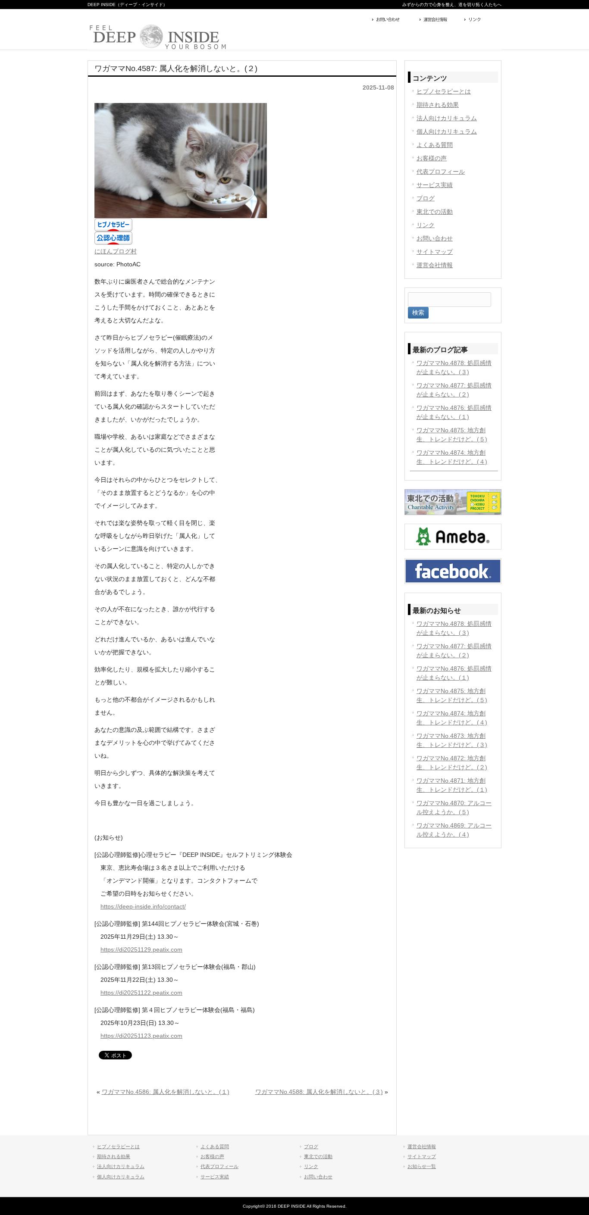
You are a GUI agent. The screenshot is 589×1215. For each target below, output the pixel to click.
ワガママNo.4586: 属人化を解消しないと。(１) (165, 1091)
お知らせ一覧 (421, 1166)
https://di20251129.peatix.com (141, 949)
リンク (481, 20)
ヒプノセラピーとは (444, 91)
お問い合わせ (393, 20)
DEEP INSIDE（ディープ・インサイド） (127, 4)
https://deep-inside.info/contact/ (143, 906)
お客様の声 (432, 158)
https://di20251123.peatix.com (141, 1035)
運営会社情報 (439, 20)
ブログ (426, 198)
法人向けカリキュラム (447, 118)
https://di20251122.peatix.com (141, 992)
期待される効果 (438, 104)
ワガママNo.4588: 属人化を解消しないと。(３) (319, 1091)
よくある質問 (435, 144)
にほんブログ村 (115, 251)
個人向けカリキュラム (447, 131)
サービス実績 (435, 184)
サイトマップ (435, 251)
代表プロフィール (441, 171)
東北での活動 (435, 211)
